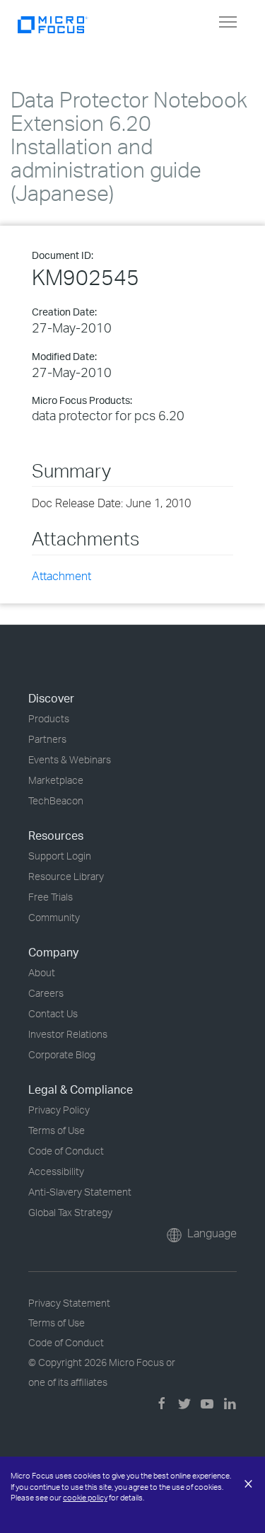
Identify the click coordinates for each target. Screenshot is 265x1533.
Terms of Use (56, 1130)
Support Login (59, 856)
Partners (47, 739)
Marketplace (55, 780)
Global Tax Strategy (70, 1212)
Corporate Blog (61, 1054)
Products (48, 718)
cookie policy (85, 1498)
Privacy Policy (59, 1110)
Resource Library (66, 876)
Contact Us (53, 1013)
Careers (46, 993)
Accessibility (56, 1171)
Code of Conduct (66, 1151)
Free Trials (50, 897)
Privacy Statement (69, 1303)
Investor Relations (67, 1034)
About (41, 972)
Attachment (61, 576)
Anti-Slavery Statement (79, 1192)
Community (54, 917)
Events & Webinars (69, 759)
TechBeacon (55, 800)
